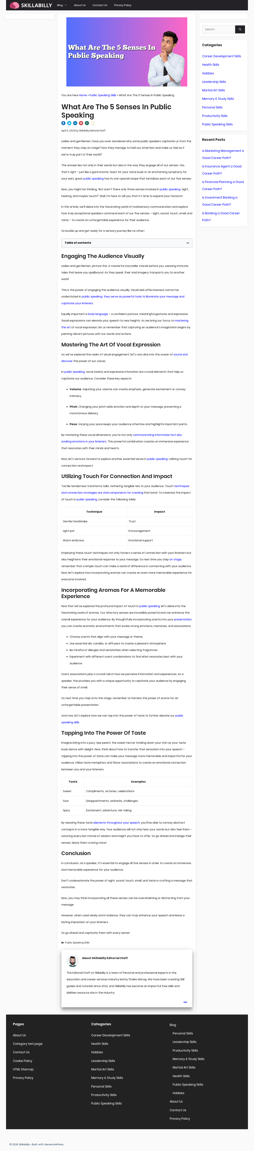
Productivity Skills (215, 116)
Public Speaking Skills (103, 95)
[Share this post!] (63, 124)
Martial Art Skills (213, 90)
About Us (80, 5)
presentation (183, 619)
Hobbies (208, 73)
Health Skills (210, 65)
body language (98, 314)
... (185, 1000)
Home (83, 95)
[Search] (240, 29)
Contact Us (100, 5)
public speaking (93, 179)
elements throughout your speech (116, 823)
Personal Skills (212, 107)
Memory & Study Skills (218, 99)
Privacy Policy (122, 5)
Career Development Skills (221, 56)
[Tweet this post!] (69, 124)
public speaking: (170, 189)
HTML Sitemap (23, 1069)
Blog (60, 5)
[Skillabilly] (31, 5)
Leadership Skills (214, 82)
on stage (175, 559)
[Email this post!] (93, 124)
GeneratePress (54, 1144)
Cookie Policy (22, 1061)
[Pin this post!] (81, 124)
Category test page (28, 1044)
